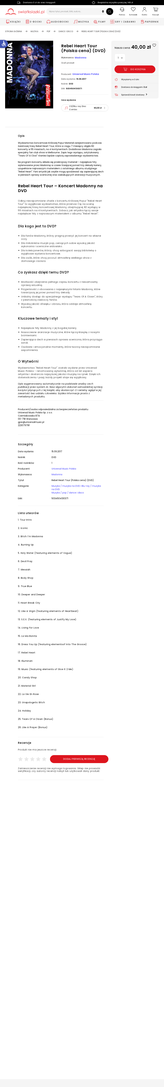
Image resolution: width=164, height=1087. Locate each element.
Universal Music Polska (85, 74)
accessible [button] (3, 43)
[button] (103, 12)
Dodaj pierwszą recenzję (79, 759)
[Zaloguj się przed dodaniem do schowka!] (154, 45)
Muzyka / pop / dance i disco (68, 492)
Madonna (80, 57)
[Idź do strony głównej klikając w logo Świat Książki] (24, 11)
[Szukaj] (109, 11)
